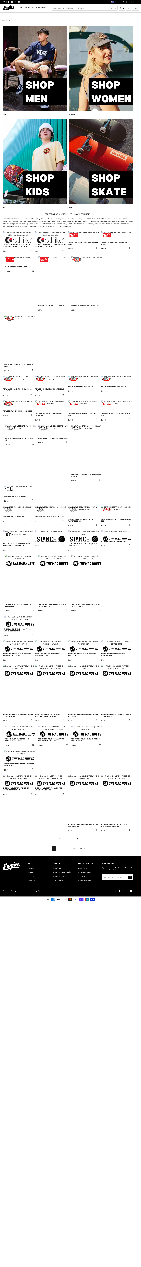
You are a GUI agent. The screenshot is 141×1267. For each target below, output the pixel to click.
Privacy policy (36, 891)
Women (27, 8)
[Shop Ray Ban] (74, 235)
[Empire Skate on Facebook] (9, 2)
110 (77, 839)
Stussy (96, 224)
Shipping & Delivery (84, 880)
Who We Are (57, 868)
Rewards (135, 2)
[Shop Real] (77, 259)
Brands (43, 8)
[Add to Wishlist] (32, 250)
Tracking (31, 876)
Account (31, 868)
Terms (27, 891)
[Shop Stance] (51, 539)
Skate (38, 8)
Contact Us (31, 880)
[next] (97, 233)
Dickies (82, 224)
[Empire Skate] (8, 8)
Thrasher (76, 224)
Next (81, 848)
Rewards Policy (58, 880)
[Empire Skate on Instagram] (12, 2)
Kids (33, 8)
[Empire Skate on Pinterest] (16, 2)
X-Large (102, 224)
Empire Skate (17, 891)
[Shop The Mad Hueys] (117, 539)
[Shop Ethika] (19, 240)
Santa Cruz (89, 224)
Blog (124, 2)
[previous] (40, 276)
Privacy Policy (82, 868)
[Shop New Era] (9, 534)
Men (21, 8)
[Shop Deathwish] (40, 404)
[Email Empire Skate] (4, 2)
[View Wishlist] (129, 8)
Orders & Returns (83, 876)
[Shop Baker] (10, 428)
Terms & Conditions (84, 872)
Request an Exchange (60, 876)
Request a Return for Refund (62, 872)
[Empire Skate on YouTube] (19, 2)
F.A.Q (129, 2)
